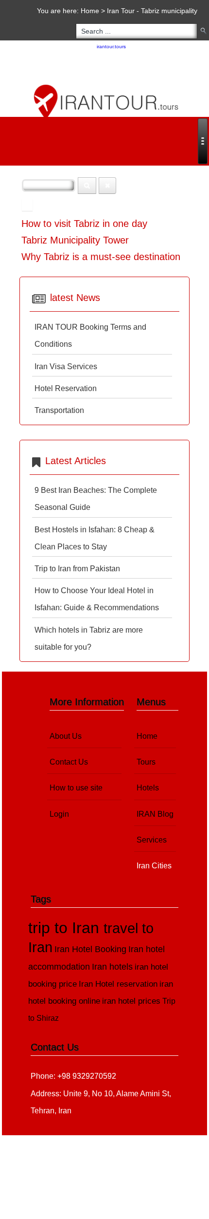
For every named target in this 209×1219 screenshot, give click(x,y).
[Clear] (107, 185)
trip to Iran (66, 928)
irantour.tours (111, 46)
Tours (146, 762)
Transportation (59, 410)
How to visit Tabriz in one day (84, 223)
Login (59, 814)
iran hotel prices (131, 1001)
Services (152, 840)
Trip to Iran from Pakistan (77, 568)
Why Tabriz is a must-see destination (100, 256)
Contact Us (69, 762)
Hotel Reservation (66, 388)
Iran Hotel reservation (118, 984)
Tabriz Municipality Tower (75, 240)
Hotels (148, 788)
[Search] (87, 185)
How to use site (76, 788)
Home (90, 11)
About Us (66, 736)
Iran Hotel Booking (90, 949)
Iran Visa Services (66, 366)
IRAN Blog (155, 814)
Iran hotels (112, 967)
